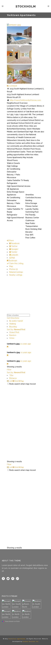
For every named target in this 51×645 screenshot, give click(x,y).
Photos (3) (13, 269)
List (10, 381)
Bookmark (12, 261)
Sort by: (16, 329)
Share (11, 241)
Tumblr (14, 252)
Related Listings (16, 272)
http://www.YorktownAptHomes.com (25, 100)
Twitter (14, 246)
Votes (11, 338)
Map (11, 266)
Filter (9, 370)
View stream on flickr (12, 621)
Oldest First (14, 332)
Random (12, 335)
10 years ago (25, 344)
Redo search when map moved (22, 384)
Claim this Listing (16, 263)
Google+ (14, 249)
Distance (13, 378)
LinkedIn (14, 255)
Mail (13, 258)
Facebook (15, 243)
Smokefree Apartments (16, 638)
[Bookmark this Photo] (7, 347)
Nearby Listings (15, 275)
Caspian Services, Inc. (31, 641)
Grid (16, 381)
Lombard (13, 86)
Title (11, 375)
